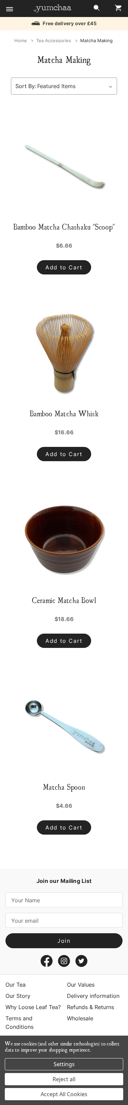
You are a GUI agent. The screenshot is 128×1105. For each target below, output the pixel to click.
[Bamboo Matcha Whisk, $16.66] (64, 352)
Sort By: (25, 86)
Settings (64, 1064)
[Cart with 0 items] (116, 9)
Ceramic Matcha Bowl (64, 600)
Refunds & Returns (90, 1007)
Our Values (81, 984)
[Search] (96, 9)
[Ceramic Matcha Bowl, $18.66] (64, 539)
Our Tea (15, 984)
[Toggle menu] (9, 9)
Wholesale (80, 1018)
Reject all (64, 1079)
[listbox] (76, 86)
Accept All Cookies (64, 1094)
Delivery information (93, 995)
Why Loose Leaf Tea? (33, 1007)
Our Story (17, 995)
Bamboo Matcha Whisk (64, 413)
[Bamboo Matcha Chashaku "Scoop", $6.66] (64, 166)
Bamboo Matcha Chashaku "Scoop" (64, 226)
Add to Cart (64, 267)
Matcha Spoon (64, 787)
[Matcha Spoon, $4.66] (64, 726)
